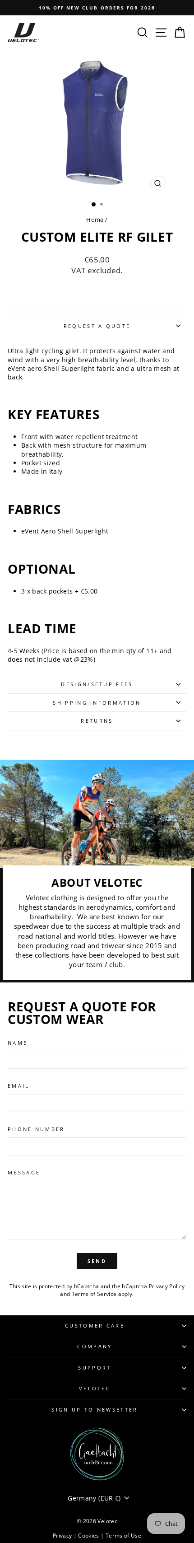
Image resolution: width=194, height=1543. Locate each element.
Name (18, 1042)
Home (94, 219)
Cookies (89, 1535)
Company (94, 1346)
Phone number (36, 1129)
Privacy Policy (167, 1286)
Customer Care (95, 1325)
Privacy (63, 1535)
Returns (97, 720)
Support (94, 1367)
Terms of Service (94, 1293)
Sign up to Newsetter (94, 1409)
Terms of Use (123, 1535)
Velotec (95, 1388)
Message (24, 1172)
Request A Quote (97, 326)
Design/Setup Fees (97, 684)
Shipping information (97, 702)
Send (97, 1261)
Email (19, 1085)
